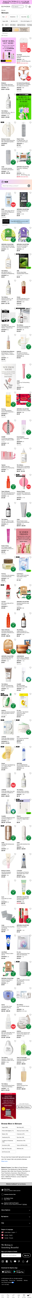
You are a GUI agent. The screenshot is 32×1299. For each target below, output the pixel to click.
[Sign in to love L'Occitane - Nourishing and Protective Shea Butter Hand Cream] (30, 854)
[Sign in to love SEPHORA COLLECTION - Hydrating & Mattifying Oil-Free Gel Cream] (30, 880)
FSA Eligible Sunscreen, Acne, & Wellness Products (15, 1175)
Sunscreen (14, 1173)
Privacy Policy (4, 1280)
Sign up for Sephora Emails (9, 1251)
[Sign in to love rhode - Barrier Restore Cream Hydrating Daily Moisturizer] (30, 503)
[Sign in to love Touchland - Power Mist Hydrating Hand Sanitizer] (30, 38)
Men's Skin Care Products (15, 1171)
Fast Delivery (22, 25)
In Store (13, 25)
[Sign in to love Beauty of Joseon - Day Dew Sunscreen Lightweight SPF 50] (15, 854)
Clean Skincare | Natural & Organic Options (14, 1174)
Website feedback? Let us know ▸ (16, 1184)
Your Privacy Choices (6, 1282)
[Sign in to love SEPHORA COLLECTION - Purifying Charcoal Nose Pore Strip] (30, 192)
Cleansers (4, 1171)
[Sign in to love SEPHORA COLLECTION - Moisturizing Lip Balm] (30, 908)
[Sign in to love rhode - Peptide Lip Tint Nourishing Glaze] (30, 364)
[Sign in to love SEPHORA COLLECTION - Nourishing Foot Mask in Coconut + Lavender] (30, 227)
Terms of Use (12, 1280)
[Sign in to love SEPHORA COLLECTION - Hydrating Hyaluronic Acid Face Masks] (30, 585)
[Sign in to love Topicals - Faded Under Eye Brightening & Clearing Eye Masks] (15, 448)
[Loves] (26, 6)
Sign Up (26, 1255)
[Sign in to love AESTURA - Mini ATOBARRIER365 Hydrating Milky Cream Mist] (30, 747)
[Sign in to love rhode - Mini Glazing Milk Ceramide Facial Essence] (30, 962)
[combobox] (17, 6)
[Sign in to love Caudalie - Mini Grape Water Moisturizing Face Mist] (30, 667)
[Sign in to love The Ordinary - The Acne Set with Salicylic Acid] (30, 988)
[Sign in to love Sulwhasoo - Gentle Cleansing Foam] (30, 1067)
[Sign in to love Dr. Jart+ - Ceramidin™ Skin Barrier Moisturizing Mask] (30, 694)
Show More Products (24, 1107)
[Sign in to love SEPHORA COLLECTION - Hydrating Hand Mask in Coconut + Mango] (15, 962)
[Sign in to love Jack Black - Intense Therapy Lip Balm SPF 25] (15, 935)
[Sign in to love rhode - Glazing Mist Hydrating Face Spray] (30, 826)
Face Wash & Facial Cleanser (20, 1167)
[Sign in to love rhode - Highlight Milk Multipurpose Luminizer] (15, 826)
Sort (6, 25)
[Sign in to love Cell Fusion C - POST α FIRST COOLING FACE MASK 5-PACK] (30, 557)
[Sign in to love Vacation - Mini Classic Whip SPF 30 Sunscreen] (15, 585)
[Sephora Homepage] (5, 6)
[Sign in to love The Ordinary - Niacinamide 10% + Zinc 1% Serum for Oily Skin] (15, 94)
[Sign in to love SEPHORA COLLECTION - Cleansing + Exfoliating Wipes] (30, 150)
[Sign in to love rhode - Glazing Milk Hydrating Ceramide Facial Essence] (15, 150)
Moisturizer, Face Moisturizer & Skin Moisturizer (14, 1169)
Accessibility (19, 1280)
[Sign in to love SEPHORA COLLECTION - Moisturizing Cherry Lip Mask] (30, 392)
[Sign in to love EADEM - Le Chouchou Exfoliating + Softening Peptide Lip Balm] (15, 420)
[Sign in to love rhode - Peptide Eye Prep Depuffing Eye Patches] (15, 908)
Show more (4, 1161)
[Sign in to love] (30, 66)
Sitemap (26, 1280)
